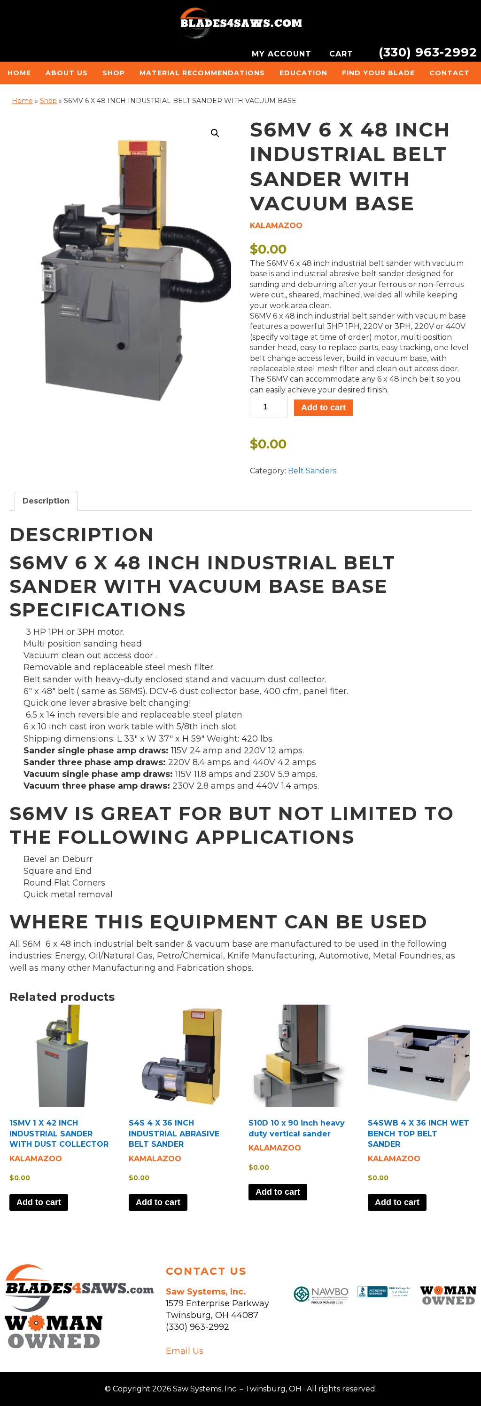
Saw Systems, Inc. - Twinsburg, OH (240, 26)
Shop (48, 100)
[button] (215, 133)
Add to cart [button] (38, 1202)
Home (22, 100)
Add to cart (323, 407)
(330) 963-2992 (428, 52)
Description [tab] (46, 500)
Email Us (184, 1351)
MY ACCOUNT (283, 53)
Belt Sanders (312, 470)
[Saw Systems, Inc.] (79, 1309)
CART (342, 53)
